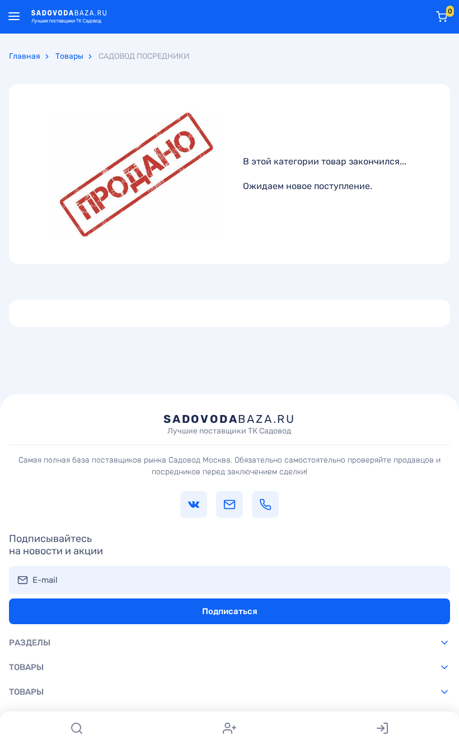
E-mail (45, 580)
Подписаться (229, 611)
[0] (441, 16)
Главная (24, 56)
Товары (69, 56)
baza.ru (229, 424)
